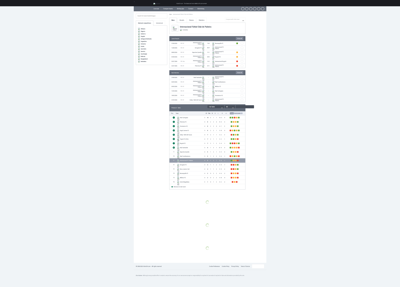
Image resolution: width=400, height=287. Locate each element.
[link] (207, 43)
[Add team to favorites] (213, 27)
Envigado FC (198, 48)
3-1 (208, 66)
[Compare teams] (242, 43)
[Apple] (254, 8)
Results (182, 20)
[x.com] (246, 8)
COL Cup (182, 61)
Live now (156, 9)
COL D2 (182, 43)
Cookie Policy (225, 266)
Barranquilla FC (219, 43)
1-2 (208, 61)
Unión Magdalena (184, 182)
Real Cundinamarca (220, 82)
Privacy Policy (235, 266)
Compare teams (168, 9)
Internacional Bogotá (220, 61)
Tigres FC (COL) (184, 139)
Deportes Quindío (197, 52)
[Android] (258, 8)
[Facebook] (242, 8)
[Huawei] (262, 8)
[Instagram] (250, 8)
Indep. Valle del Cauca (196, 100)
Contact (190, 9)
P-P (208, 48)
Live (170, 14)
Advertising (200, 9)
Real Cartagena (219, 91)
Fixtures (191, 20)
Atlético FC (218, 86)
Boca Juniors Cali (184, 169)
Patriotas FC (198, 66)
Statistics (201, 20)
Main (173, 20)
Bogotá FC (218, 57)
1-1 (208, 52)
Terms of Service (245, 266)
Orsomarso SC (219, 95)
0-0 (208, 57)
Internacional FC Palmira (197, 43)
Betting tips (180, 9)
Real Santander (198, 77)
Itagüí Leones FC (184, 130)
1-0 (208, 43)
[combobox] (235, 19)
